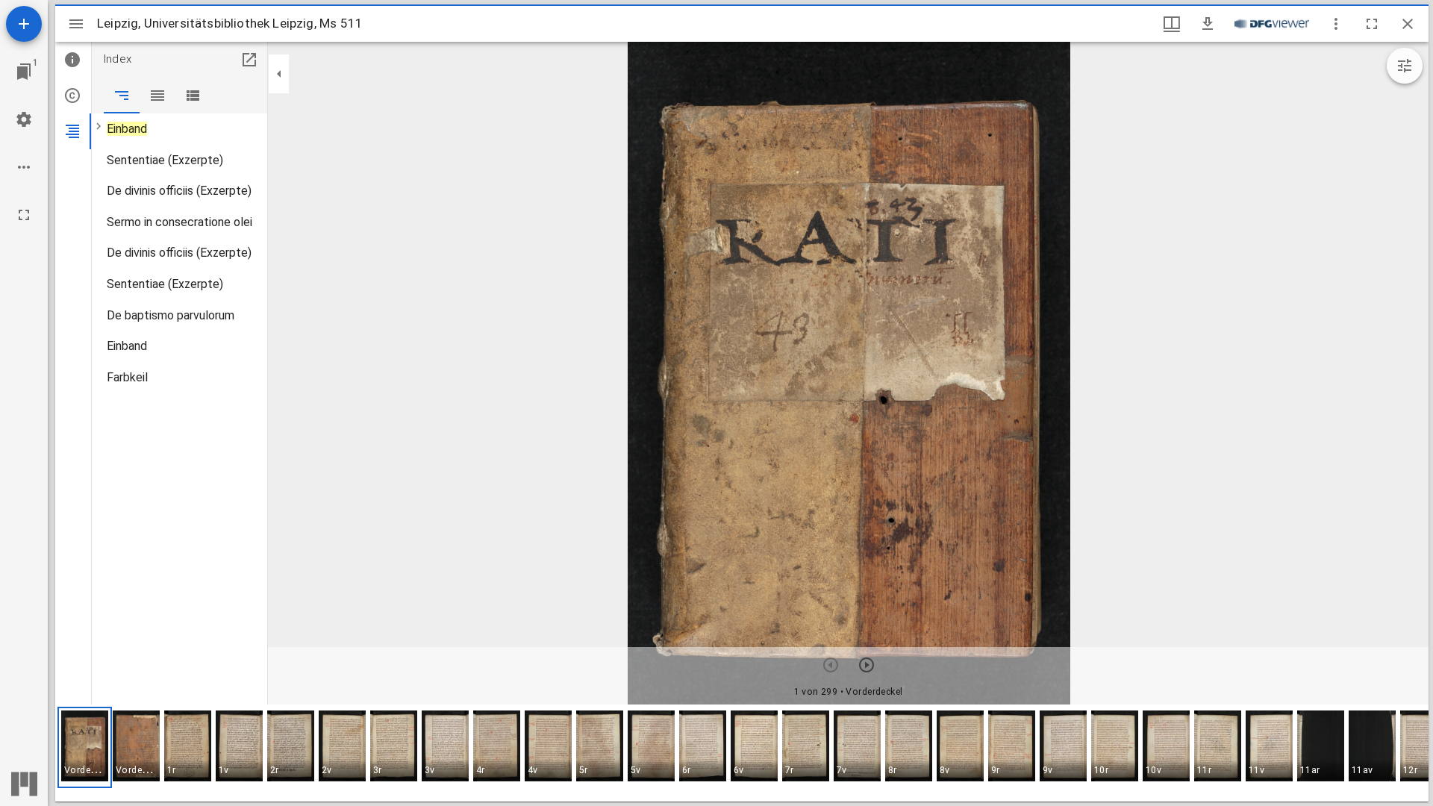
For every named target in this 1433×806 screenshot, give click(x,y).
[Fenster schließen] (1408, 24)
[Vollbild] (24, 215)
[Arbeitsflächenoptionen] (24, 167)
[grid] (742, 753)
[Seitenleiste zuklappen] (279, 74)
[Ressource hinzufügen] (24, 24)
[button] (84, 747)
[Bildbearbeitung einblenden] (1405, 66)
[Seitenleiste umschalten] (76, 24)
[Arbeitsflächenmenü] (24, 119)
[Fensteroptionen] (1336, 24)
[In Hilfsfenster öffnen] (249, 60)
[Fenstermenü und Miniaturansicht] (1172, 24)
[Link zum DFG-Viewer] (1272, 24)
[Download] (1208, 24)
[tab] (73, 60)
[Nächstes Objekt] (866, 665)
